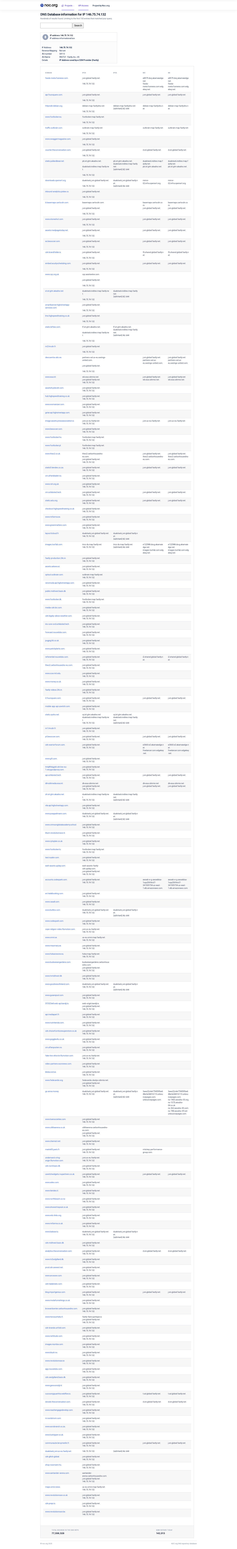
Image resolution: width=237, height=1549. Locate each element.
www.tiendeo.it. (52, 1191)
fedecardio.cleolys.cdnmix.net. (95, 1080)
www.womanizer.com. (54, 404)
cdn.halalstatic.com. (53, 1284)
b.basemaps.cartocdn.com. (57, 202)
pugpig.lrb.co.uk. (52, 640)
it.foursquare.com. (53, 698)
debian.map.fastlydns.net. (93, 106)
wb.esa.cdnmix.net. (90, 377)
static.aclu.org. (51, 500)
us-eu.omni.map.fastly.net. (93, 937)
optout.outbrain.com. (54, 575)
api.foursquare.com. (54, 95)
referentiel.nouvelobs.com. (56, 657)
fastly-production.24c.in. (55, 558)
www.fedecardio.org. (54, 1080)
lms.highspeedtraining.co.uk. (57, 316)
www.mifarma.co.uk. (54, 1223)
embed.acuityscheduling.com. (58, 263)
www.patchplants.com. (55, 649)
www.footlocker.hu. (53, 437)
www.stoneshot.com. (54, 219)
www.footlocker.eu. (53, 117)
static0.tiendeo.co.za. (54, 467)
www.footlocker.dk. (53, 599)
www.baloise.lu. (52, 1232)
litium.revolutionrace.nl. (55, 833)
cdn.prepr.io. (50, 1503)
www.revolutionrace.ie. (55, 1361)
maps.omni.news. (52, 1487)
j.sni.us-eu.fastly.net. (91, 421)
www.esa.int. (50, 377)
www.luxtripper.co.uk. (54, 1435)
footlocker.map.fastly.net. (93, 117)
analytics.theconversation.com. (58, 1251)
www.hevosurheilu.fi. (54, 1317)
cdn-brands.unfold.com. (55, 1328)
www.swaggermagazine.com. (58, 139)
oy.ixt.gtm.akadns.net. (91, 714)
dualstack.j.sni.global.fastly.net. (95, 180)
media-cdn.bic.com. (53, 608)
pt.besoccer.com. (52, 736)
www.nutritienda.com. (54, 1023)
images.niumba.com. (54, 1344)
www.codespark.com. (54, 921)
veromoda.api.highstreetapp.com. (59, 583)
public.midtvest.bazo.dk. (55, 591)
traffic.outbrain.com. (54, 128)
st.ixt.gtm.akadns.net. (54, 291)
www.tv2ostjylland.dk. (54, 1259)
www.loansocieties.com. (55, 1119)
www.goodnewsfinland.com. (57, 984)
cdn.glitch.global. (52, 1456)
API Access (83, 6)
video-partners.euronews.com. (58, 1064)
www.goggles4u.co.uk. (54, 1039)
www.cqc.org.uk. (52, 274)
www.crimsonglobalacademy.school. (61, 825)
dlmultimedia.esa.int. (54, 783)
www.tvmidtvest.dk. (53, 976)
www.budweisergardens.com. (58, 962)
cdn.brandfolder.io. (53, 252)
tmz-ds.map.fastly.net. (92, 544)
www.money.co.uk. (53, 682)
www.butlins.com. (52, 910)
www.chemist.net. (53, 1141)
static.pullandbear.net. (54, 161)
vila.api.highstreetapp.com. (56, 805)
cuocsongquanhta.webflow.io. (58, 1394)
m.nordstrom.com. (53, 1418)
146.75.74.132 (88, 84)
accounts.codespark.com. (56, 880)
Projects (68, 6)
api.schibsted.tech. (53, 775)
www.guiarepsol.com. (54, 995)
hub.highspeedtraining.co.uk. (57, 396)
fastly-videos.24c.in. (53, 690)
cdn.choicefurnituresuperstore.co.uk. (61, 1031)
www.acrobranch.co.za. (55, 1426)
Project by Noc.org (101, 6)
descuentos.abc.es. (53, 357)
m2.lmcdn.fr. (50, 346)
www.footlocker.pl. (53, 445)
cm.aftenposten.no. (53, 1047)
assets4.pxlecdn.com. (54, 388)
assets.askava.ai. (52, 566)
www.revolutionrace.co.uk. (56, 1495)
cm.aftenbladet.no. (53, 476)
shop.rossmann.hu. (53, 1465)
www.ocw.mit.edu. (53, 673)
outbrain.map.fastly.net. (92, 128)
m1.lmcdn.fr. (50, 728)
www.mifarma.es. (53, 517)
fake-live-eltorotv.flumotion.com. (59, 1056)
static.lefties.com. (53, 327)
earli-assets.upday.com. (55, 866)
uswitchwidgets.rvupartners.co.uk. (60, 1174)
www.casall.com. (52, 902)
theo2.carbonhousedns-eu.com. (59, 665)
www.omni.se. (51, 937)
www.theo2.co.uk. (52, 454)
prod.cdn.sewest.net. (54, 1267)
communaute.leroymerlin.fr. (57, 1443)
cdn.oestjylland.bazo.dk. (55, 1377)
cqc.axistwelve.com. (91, 274)
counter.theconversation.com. (58, 150)
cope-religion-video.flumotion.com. (60, 929)
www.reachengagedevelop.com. (59, 1410)
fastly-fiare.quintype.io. (92, 1317)
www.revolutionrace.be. (55, 1512)
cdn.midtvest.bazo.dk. (54, 1243)
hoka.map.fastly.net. (91, 954)
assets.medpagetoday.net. (56, 230)
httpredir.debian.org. (54, 106)
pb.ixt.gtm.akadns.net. (91, 161)
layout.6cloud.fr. (52, 533)
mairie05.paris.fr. (52, 1149)
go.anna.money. (52, 1091)
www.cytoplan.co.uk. (54, 841)
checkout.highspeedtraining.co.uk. (60, 509)
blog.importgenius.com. (55, 1292)
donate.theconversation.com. (58, 1402)
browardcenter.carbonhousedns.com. (61, 1308)
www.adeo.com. (52, 1182)
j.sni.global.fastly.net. (91, 78)
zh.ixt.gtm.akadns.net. (54, 794)
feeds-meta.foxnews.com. (56, 78)
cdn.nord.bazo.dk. (52, 1166)
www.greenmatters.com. (56, 525)
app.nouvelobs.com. (54, 1369)
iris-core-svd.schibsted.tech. (57, 624)
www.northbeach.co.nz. (55, 1199)
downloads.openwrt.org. (55, 180)
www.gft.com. (51, 759)
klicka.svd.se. (50, 1072)
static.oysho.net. (52, 714)
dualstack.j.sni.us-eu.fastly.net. (58, 1451)
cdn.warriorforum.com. (55, 745)
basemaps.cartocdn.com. (93, 202)
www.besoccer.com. (54, 429)
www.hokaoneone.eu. (54, 954)
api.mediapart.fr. (52, 1014)
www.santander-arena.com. (57, 1473)
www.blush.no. (51, 1352)
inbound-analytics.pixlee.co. (57, 191)
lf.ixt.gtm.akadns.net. (91, 327)
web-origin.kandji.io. (90, 1003)
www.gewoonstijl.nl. (53, 1385)
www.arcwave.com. (53, 1276)
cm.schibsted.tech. (53, 492)
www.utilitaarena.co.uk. (55, 1127)
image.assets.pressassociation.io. (59, 421)
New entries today (164, 1530)
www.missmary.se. (53, 946)
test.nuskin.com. (52, 857)
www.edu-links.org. (53, 1215)
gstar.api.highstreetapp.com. (57, 413)
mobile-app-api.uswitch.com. (57, 706)
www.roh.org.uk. (52, 484)
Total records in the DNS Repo (65, 1530)
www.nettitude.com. (54, 1336)
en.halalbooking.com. (54, 893)
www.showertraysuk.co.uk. (56, 1207)
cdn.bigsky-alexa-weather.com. (58, 616)
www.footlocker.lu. (53, 849)
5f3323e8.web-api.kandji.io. (57, 1003)
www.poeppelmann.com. (56, 813)
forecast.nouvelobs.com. (56, 632)
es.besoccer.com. (52, 241)
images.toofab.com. (54, 544)
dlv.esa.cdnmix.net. (90, 783)
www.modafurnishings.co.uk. (57, 1300)
